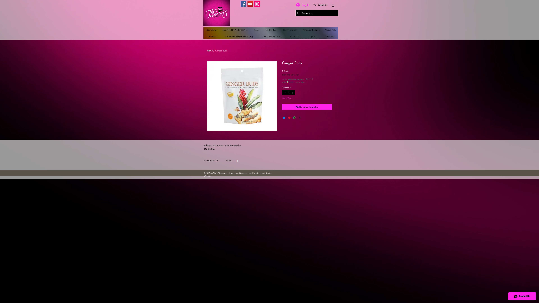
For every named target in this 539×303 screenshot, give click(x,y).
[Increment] (293, 92)
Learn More (300, 82)
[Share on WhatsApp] (294, 117)
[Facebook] (243, 4)
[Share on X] (300, 117)
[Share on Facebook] (284, 117)
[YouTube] (250, 4)
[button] (333, 5)
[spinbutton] (288, 92)
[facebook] (237, 161)
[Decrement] (284, 92)
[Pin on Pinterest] (289, 117)
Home (210, 50)
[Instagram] (257, 4)
